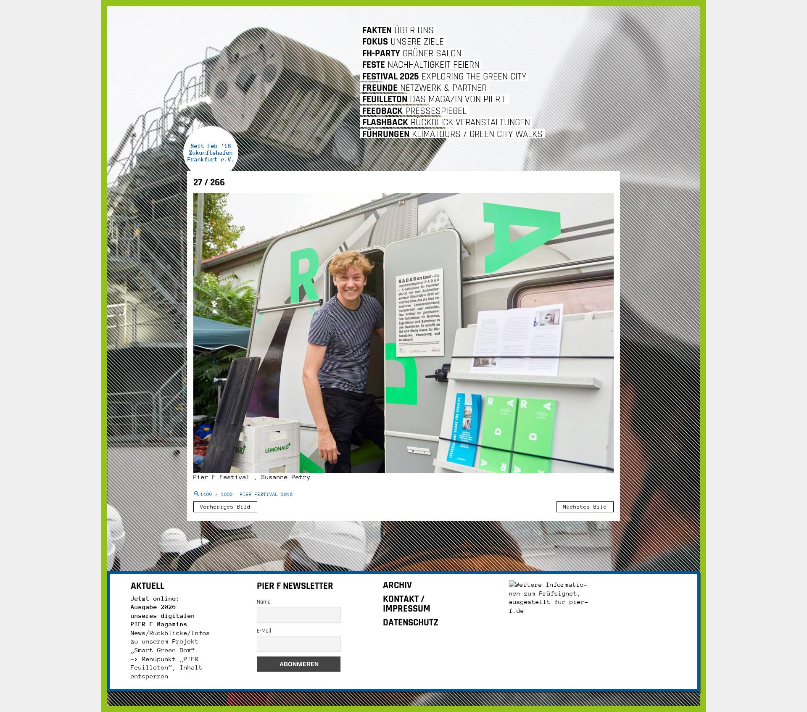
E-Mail (264, 631)
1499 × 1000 (216, 494)
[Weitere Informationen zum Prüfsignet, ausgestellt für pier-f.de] (551, 597)
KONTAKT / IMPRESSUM (406, 604)
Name (264, 602)
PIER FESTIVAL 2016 (266, 494)
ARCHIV (397, 585)
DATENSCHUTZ (410, 623)
